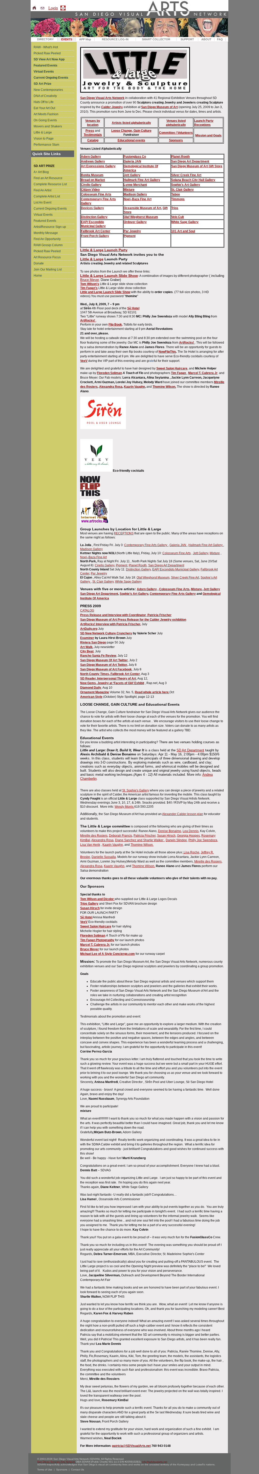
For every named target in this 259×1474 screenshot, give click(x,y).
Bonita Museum (92, 175)
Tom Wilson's (89, 284)
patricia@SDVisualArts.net (131, 1446)
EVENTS (66, 39)
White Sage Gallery (185, 222)
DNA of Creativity (45, 96)
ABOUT (206, 39)
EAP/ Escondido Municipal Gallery (175, 569)
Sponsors (61, 1469)
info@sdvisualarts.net (154, 1461)
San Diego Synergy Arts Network (56, 1461)
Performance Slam (46, 144)
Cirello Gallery (91, 185)
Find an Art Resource (48, 178)
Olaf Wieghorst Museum (141, 217)
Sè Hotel (133, 308)
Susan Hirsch (166, 835)
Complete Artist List (47, 196)
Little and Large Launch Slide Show (105, 292)
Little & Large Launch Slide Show (109, 276)
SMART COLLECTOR (156, 39)
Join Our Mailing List (48, 269)
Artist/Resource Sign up (50, 227)
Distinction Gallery (94, 217)
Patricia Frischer (145, 835)
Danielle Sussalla (104, 857)
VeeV (84, 361)
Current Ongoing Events (50, 208)
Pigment (121, 565)
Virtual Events (43, 214)
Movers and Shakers (48, 126)
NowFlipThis (167, 351)
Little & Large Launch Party (103, 250)
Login (53, 8)
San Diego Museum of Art (159, 107)
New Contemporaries (48, 90)
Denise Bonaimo (169, 831)
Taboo (175, 194)
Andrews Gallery (93, 161)
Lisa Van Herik (90, 844)
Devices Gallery (92, 208)
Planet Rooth (180, 156)
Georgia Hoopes (188, 835)
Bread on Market (93, 180)
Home (38, 275)
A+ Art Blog (41, 172)
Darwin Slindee (176, 840)
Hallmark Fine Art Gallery (142, 180)
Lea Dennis (191, 831)
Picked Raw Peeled (47, 53)
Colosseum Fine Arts (96, 194)
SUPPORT (187, 39)
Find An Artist (42, 190)
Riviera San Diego (93, 642)
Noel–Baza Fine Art (138, 199)
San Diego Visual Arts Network (102, 98)
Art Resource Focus (47, 257)
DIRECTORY (45, 39)
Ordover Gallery (135, 222)
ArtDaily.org (88, 629)
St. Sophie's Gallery (135, 790)
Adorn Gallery (91, 156)
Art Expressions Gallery (98, 166)
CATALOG (87, 610)
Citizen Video (90, 189)
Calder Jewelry (112, 107)
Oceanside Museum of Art (142, 208)
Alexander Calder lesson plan (182, 814)
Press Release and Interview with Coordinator (113, 615)
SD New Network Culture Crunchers (106, 633)
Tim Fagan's (89, 288)
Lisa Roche (191, 852)
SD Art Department (190, 750)
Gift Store (215, 166)
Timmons (178, 199)
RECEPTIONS (124, 533)
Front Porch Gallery (95, 236)
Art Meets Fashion (46, 114)
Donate (39, 263)
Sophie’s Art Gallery (185, 185)
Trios (174, 208)
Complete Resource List (50, 184)
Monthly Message (46, 233)
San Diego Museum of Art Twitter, (104, 665)
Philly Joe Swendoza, (203, 840)
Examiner (87, 638)
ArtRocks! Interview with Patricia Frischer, (110, 624)
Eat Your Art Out (44, 108)
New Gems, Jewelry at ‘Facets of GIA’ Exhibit (112, 683)
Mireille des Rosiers (93, 835)
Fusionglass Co (135, 156)
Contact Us (77, 1469)
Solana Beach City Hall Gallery (193, 180)
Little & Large (43, 132)
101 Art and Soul (183, 231)
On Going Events (45, 120)
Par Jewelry (132, 231)
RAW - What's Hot (46, 47)
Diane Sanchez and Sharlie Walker (139, 840)
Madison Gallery (135, 194)
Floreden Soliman (109, 373)
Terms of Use (44, 1469)
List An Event (42, 202)
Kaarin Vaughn (134, 386)
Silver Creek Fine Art (186, 175)
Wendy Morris (124, 806)
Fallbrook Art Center (95, 231)
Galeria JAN (132, 161)
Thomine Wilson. (142, 844)
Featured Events (45, 221)
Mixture (129, 189)
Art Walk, (86, 647)
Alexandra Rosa (110, 386)
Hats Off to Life (44, 102)
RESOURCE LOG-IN (115, 39)
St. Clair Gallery (182, 189)
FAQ (220, 39)
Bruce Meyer (89, 280)
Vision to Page (44, 138)
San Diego (178, 166)
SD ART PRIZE (44, 166)
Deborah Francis (120, 835)
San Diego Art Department (190, 161)
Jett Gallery (132, 175)
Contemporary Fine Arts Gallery (146, 545)
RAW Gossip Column (48, 245)
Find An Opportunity (47, 239)
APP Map (85, 39)
